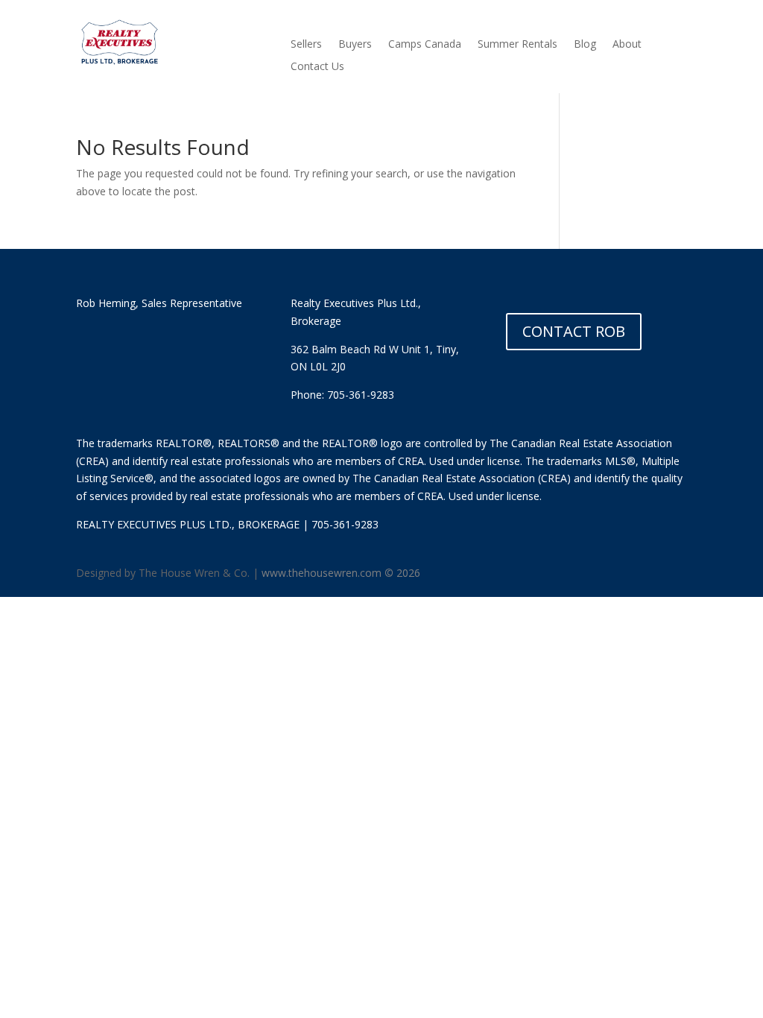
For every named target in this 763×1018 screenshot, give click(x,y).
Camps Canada (424, 45)
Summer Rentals (517, 45)
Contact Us (317, 67)
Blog (585, 45)
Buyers (355, 45)
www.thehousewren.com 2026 (341, 573)
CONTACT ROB (573, 331)
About (627, 45)
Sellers (306, 45)
